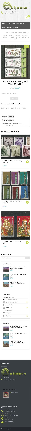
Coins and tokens (7, 297)
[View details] (15, 147)
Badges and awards (10, 302)
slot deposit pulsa (20, 125)
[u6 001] (15, 62)
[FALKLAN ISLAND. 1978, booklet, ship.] (6, 277)
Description (4, 116)
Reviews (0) (11, 116)
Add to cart (14, 98)
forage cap (8, 310)
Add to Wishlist (13, 93)
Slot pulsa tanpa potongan (6, 125)
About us (9, 27)
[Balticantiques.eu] (15, 5)
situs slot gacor (26, 125)
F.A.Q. (11, 419)
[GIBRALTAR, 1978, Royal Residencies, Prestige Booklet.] (6, 284)
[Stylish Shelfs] (6, 394)
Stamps (17, 35)
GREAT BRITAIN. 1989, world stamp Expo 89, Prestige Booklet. (19, 267)
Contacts (15, 27)
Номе (3, 23)
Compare (3, 93)
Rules (3, 27)
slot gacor (12, 125)
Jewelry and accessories (9, 299)
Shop (8, 23)
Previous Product (11, 32)
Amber (7, 313)
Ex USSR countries (14, 103)
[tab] (4, 116)
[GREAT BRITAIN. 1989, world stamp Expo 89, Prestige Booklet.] (6, 269)
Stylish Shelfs (14, 392)
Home (5, 35)
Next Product (23, 32)
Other (7, 315)
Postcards (8, 304)
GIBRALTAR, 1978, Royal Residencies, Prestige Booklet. (17, 283)
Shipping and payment (18, 23)
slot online (16, 125)
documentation (14, 415)
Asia (8, 103)
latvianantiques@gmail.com (9, 379)
